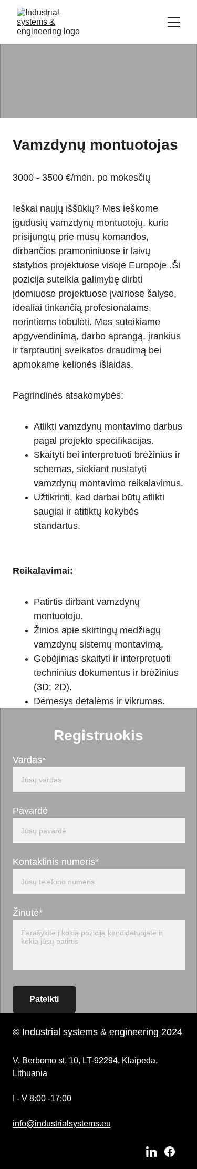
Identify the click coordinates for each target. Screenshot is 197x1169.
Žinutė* (28, 912)
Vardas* (29, 760)
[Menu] (174, 22)
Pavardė (30, 811)
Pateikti (44, 999)
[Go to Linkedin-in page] (151, 1151)
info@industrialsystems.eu (62, 1123)
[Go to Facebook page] (169, 1151)
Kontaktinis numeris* (56, 862)
